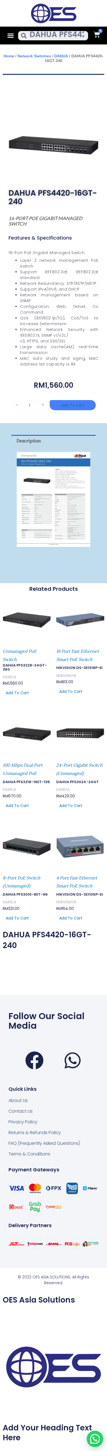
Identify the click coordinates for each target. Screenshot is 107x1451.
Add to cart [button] (17, 693)
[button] (10, 35)
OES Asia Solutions (39, 1300)
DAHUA (61, 56)
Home (9, 56)
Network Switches (34, 56)
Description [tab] (28, 440)
